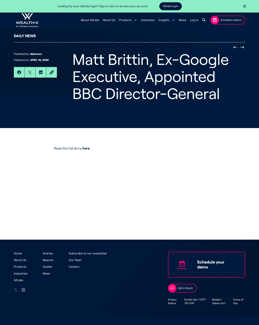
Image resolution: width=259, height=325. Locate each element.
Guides (47, 266)
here (86, 148)
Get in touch (185, 288)
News (182, 20)
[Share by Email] (51, 72)
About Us (109, 20)
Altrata (18, 280)
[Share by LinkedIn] (40, 72)
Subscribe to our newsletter (88, 253)
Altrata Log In (170, 6)
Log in (194, 20)
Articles (48, 253)
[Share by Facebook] (19, 72)
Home (18, 253)
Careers (74, 266)
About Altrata (90, 20)
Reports (48, 260)
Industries (148, 20)
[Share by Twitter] (30, 72)
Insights (164, 20)
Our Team (75, 260)
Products (125, 20)
